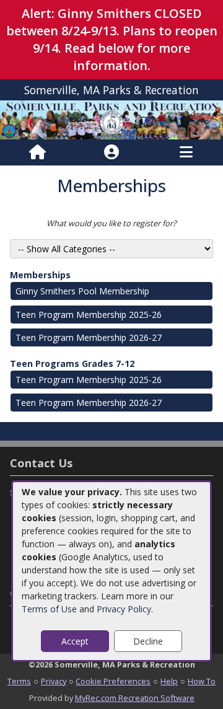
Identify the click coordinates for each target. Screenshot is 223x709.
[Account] (111, 152)
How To (202, 681)
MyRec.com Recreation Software (135, 697)
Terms (19, 681)
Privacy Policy (124, 609)
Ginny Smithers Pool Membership (82, 291)
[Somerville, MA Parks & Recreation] (111, 119)
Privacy (53, 681)
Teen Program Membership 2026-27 (88, 337)
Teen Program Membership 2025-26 (88, 314)
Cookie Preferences (113, 681)
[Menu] (186, 152)
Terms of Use (49, 609)
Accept (75, 641)
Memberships (40, 275)
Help (169, 681)
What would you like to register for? (111, 223)
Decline (148, 641)
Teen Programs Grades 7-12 (72, 363)
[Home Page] (37, 152)
